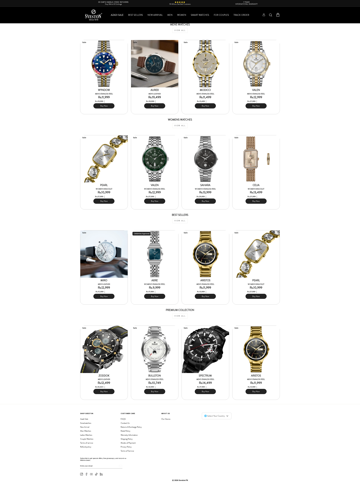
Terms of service (86, 442)
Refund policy (85, 446)
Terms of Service (127, 450)
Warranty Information (129, 435)
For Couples (221, 15)
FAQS (123, 419)
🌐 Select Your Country (214, 415)
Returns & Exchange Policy (131, 427)
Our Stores (165, 419)
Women (181, 15)
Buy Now (104, 105)
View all (180, 30)
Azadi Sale (117, 15)
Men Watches (85, 430)
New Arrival (155, 15)
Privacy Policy (126, 446)
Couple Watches (86, 439)
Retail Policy (125, 430)
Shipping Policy (127, 439)
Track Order (241, 15)
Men (170, 15)
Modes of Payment (128, 442)
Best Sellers (135, 15)
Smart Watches (200, 15)
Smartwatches (85, 423)
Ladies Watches (86, 435)
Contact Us (125, 423)
